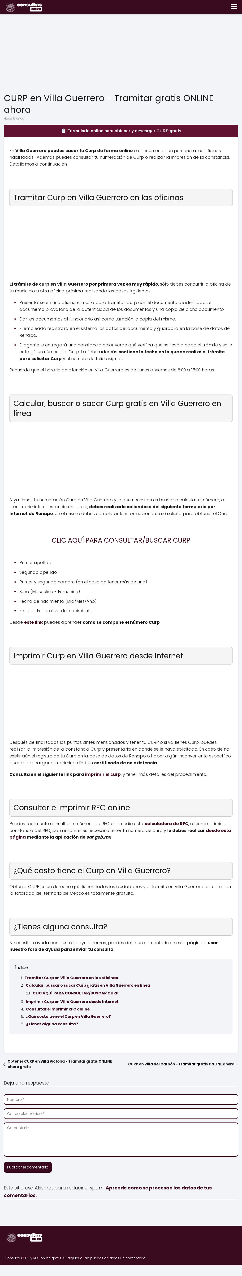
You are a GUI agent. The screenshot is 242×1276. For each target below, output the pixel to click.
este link (33, 622)
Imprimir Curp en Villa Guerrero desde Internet (72, 1001)
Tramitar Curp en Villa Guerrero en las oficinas (71, 978)
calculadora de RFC (166, 824)
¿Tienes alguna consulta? (52, 1024)
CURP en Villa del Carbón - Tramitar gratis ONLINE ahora (181, 1064)
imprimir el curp (103, 774)
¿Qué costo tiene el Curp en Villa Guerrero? (68, 1016)
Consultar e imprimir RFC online (58, 1009)
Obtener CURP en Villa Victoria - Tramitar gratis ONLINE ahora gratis (60, 1064)
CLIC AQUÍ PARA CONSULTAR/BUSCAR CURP (75, 993)
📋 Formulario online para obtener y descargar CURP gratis (121, 131)
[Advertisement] (121, 54)
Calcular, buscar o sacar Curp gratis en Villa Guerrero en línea (88, 985)
